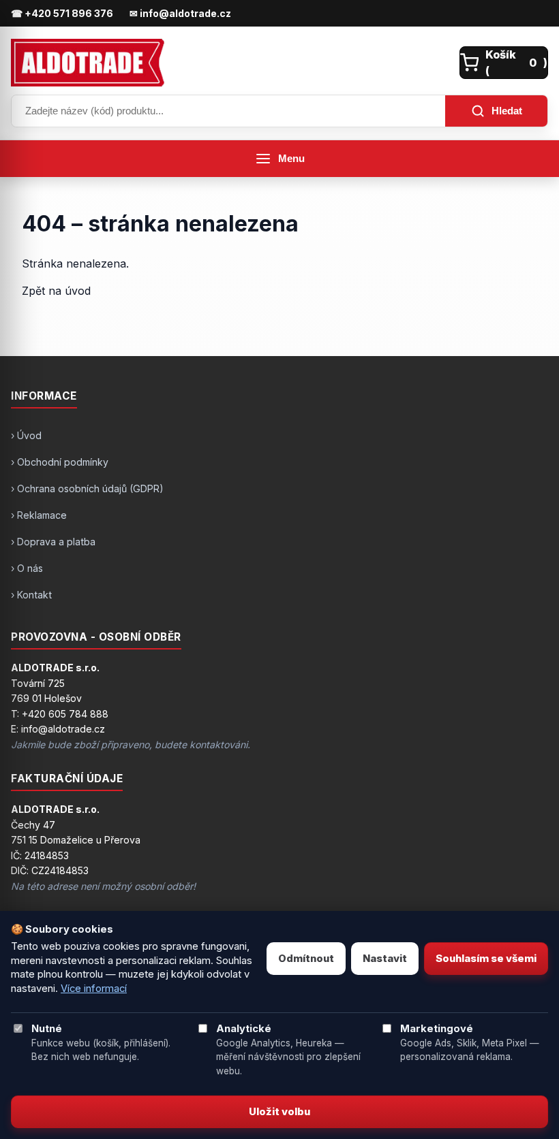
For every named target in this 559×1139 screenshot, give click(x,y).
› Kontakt (31, 594)
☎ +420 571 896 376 (62, 13)
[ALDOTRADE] (231, 62)
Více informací (94, 988)
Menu (291, 158)
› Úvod (26, 435)
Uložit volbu (279, 1112)
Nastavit (385, 958)
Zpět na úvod (56, 291)
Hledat (507, 110)
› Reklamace (39, 515)
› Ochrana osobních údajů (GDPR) (87, 488)
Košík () (516, 63)
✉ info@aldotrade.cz (180, 13)
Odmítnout (306, 958)
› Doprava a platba (53, 541)
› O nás (27, 568)
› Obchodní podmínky (59, 462)
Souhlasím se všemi (486, 958)
